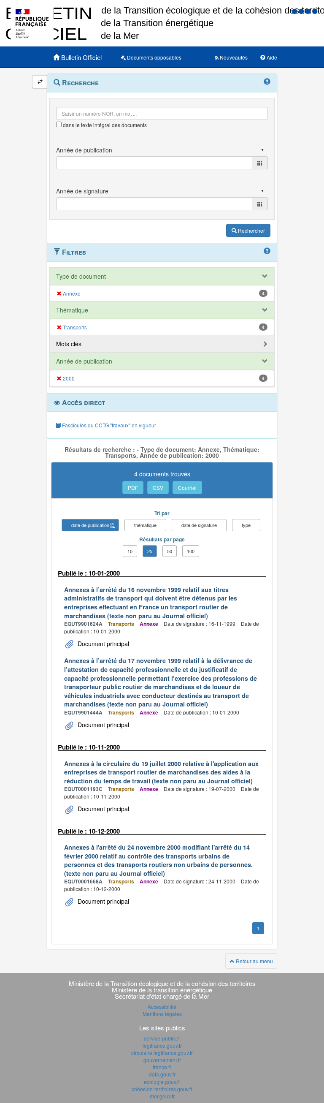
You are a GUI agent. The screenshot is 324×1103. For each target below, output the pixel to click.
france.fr (162, 1066)
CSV (158, 487)
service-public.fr (162, 1038)
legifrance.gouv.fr (162, 1045)
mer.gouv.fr (162, 1096)
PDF (133, 487)
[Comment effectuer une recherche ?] (267, 82)
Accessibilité (162, 1006)
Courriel (187, 487)
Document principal (102, 643)
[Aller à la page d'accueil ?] (314, 10)
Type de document (81, 276)
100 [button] (190, 551)
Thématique (72, 310)
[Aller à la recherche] (308, 10)
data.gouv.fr (162, 1074)
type (246, 525)
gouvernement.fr (162, 1059)
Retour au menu (254, 960)
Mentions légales (162, 1013)
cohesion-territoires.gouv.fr (162, 1088)
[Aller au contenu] (302, 10)
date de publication (90, 525)
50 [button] (169, 551)
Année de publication (84, 361)
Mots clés (68, 344)
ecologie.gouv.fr (162, 1081)
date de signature (199, 525)
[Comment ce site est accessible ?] (295, 10)
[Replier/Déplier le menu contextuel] (40, 81)
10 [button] (129, 551)
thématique (145, 525)
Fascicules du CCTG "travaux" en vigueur (108, 425)
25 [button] (149, 551)
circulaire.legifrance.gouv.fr (162, 1052)
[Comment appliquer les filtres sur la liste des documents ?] (267, 251)
